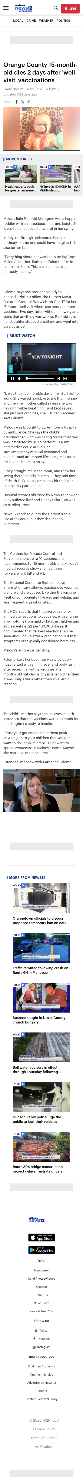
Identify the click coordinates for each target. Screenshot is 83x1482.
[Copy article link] (28, 102)
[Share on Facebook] (16, 102)
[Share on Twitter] (22, 102)
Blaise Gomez (13, 89)
